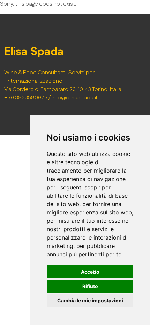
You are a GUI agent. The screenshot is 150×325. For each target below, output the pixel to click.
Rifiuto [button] (90, 286)
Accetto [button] (90, 272)
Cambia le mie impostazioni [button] (90, 300)
